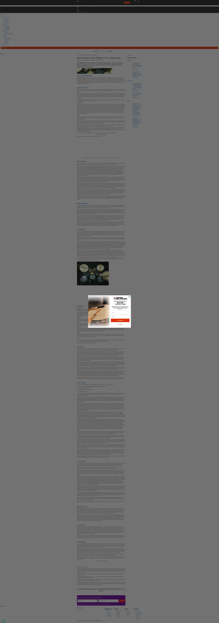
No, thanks (120, 324)
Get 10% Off (120, 320)
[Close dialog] (130, 296)
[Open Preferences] (3, 621)
